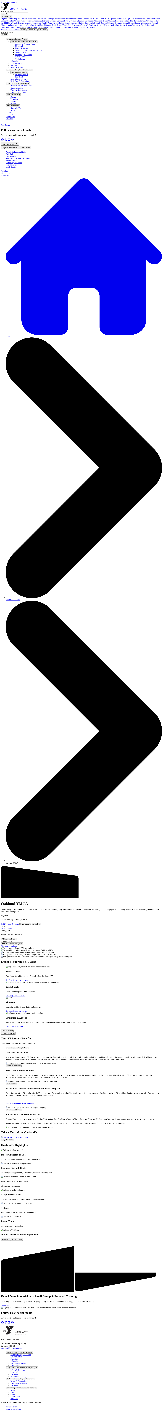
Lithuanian (52, 21)
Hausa (131, 23)
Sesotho (129, 25)
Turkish (137, 21)
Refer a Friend (11, 1084)
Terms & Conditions (13, 1409)
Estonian (104, 21)
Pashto (52, 27)
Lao (8, 25)
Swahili (4, 23)
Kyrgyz (34, 27)
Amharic (153, 25)
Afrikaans (149, 21)
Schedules (14, 61)
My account (5, 30)
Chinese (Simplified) (28, 19)
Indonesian (37, 21)
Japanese (113, 19)
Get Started (5, 1306)
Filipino (23, 21)
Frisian (86, 27)
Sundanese (136, 25)
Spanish (4, 21)
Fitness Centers (16, 63)
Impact (13, 101)
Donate (17, 30)
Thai (131, 21)
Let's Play (15, 996)
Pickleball (19, 46)
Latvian (45, 21)
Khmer (3, 25)
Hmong (137, 23)
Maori (17, 25)
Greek (97, 19)
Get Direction (10, 924)
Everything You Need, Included (17, 1048)
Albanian (97, 21)
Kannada (155, 23)
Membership (15, 65)
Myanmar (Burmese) (80, 25)
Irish (9, 23)
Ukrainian (80, 21)
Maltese (126, 21)
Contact (9, 112)
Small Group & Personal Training (18, 158)
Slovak (65, 21)
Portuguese (141, 19)
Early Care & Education (20, 81)
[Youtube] (12, 140)
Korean (120, 19)
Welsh (13, 23)
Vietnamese (89, 21)
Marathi (22, 25)
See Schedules (17, 980)
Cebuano (110, 23)
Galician (111, 21)
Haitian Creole (83, 23)
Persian (143, 21)
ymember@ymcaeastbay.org (11, 1348)
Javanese (148, 23)
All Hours (9, 939)
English (4, 19)
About (13, 110)
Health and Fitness (13, 600)
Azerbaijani (60, 23)
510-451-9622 (6, 928)
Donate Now (15, 1397)
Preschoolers (15, 1372)
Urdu (92, 23)
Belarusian (20, 23)
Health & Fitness (17, 68)
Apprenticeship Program (20, 79)
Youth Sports (20, 59)
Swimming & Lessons (23, 55)
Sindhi (81, 27)
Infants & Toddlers (18, 1370)
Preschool (19, 77)
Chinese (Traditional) (45, 19)
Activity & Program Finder (25, 44)
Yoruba (65, 25)
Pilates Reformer (21, 48)
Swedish (10, 21)
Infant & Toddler (21, 75)
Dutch (73, 19)
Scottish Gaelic (67, 27)
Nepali (37, 25)
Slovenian (72, 21)
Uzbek (147, 25)
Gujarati (126, 23)
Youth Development (18, 92)
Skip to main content (8, 2)
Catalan (17, 21)
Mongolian (30, 25)
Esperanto (118, 23)
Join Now (14, 1399)
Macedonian (36, 23)
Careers (13, 1392)
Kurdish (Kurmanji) (23, 27)
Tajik (143, 25)
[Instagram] (6, 140)
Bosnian (104, 23)
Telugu (59, 25)
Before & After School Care (21, 86)
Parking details (30, 924)
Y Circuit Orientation (14, 1066)
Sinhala (122, 25)
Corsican (4, 27)
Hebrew (30, 21)
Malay (156, 21)
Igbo (142, 23)
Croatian (56, 19)
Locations (9, 114)
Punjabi (43, 25)
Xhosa (92, 27)
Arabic (10, 19)
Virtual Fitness (20, 57)
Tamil (54, 25)
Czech (62, 19)
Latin (12, 25)
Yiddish (44, 23)
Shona (76, 27)
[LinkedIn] (9, 140)
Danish (68, 19)
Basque (67, 23)
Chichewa (92, 25)
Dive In (14, 1026)
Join (12, 30)
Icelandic (28, 23)
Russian (157, 19)
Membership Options (9, 946)
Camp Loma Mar (17, 88)
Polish (134, 19)
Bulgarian (16, 19)
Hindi (102, 19)
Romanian (150, 19)
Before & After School (19, 1381)
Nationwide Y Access (14, 1110)
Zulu (70, 25)
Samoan (58, 27)
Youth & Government (19, 90)
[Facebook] (2, 140)
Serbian (60, 21)
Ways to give (15, 99)
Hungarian (119, 21)
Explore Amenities (12, 944)
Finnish (79, 19)
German (91, 19)
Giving (13, 103)
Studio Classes (20, 52)
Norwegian (127, 19)
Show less (8, 1033)
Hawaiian (11, 27)
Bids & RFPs (16, 108)
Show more (7, 1031)
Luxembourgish (43, 27)
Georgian (74, 23)
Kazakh (100, 25)
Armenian (51, 23)
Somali (49, 25)
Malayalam (115, 25)
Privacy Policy (11, 1407)
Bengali (97, 23)
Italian (107, 19)
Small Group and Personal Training (28, 50)
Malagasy (106, 25)
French (85, 19)
